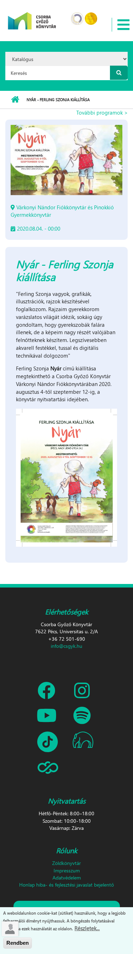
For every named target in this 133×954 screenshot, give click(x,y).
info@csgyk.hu (66, 646)
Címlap (15, 100)
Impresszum (67, 870)
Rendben (17, 943)
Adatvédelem (66, 877)
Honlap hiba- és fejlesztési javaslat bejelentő (66, 884)
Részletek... (87, 928)
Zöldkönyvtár (66, 863)
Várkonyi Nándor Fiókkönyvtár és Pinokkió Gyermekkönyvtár (62, 211)
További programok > (102, 112)
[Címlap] (32, 16)
